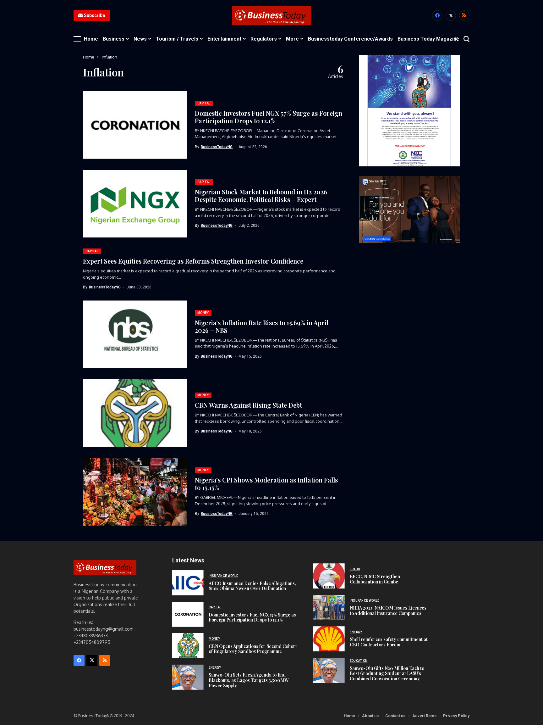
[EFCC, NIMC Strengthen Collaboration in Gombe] (329, 575)
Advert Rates (424, 715)
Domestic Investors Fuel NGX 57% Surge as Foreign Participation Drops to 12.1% (268, 117)
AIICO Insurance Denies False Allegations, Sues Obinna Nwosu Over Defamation (252, 586)
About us (370, 715)
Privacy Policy (456, 715)
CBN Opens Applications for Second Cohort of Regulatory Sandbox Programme (253, 649)
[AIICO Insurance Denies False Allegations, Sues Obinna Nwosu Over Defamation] (188, 582)
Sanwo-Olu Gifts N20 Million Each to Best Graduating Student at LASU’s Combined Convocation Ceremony (387, 673)
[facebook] (437, 15)
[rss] (464, 15)
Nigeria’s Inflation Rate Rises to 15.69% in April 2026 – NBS (261, 326)
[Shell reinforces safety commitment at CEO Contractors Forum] (329, 638)
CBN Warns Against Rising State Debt (248, 405)
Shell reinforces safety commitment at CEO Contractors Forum (389, 642)
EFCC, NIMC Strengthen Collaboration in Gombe (375, 579)
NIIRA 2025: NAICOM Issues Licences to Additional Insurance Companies (388, 610)
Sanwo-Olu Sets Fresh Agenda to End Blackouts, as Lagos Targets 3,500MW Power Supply (248, 680)
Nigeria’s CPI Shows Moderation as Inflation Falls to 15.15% (266, 484)
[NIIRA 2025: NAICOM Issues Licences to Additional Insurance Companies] (329, 607)
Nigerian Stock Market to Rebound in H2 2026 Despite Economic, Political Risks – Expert (261, 195)
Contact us (395, 715)
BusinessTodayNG (217, 147)
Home (88, 56)
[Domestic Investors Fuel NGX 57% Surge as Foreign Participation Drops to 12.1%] (188, 614)
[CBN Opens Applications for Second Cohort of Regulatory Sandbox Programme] (188, 645)
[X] (451, 15)
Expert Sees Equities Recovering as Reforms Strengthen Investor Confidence (193, 261)
